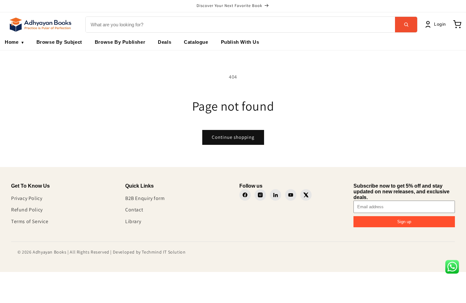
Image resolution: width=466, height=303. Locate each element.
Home (14, 42)
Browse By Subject (59, 42)
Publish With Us (240, 42)
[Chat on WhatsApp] (452, 268)
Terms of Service (30, 221)
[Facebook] (245, 195)
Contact (134, 209)
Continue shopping (233, 137)
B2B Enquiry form (145, 198)
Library (133, 221)
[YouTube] (290, 195)
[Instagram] (260, 195)
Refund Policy (27, 209)
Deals (164, 42)
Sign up (404, 221)
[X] (306, 195)
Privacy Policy (26, 198)
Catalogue (196, 42)
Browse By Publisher (120, 42)
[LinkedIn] (275, 195)
